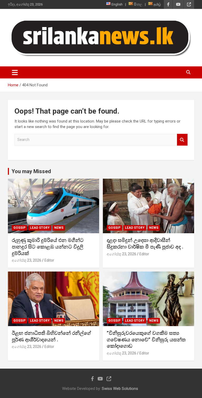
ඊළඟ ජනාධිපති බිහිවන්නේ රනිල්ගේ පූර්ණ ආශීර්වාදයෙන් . (51, 336)
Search (182, 140)
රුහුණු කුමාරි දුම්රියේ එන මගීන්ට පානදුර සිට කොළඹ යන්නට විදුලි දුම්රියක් (48, 246)
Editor (49, 260)
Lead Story (40, 228)
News (58, 228)
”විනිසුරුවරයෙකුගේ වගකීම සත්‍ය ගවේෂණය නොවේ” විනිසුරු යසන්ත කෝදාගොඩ (146, 339)
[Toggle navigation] (15, 72)
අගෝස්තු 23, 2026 (26, 260)
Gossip (19, 228)
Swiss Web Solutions (120, 388)
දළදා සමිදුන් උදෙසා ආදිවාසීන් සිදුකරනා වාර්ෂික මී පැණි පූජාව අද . (145, 243)
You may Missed (31, 171)
